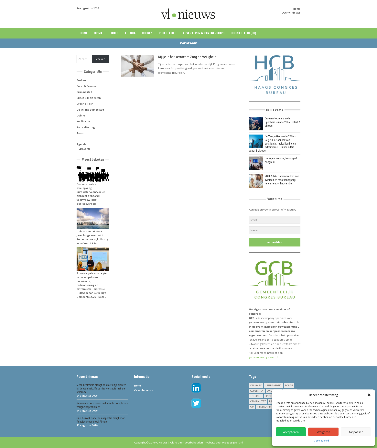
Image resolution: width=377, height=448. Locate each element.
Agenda (130, 33)
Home (296, 8)
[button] (369, 395)
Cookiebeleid (321, 440)
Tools (113, 33)
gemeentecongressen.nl (263, 357)
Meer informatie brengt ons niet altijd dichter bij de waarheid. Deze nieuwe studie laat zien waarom (101, 388)
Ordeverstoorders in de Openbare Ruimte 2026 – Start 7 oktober (282, 122)
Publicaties (167, 33)
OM (252, 406)
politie (289, 385)
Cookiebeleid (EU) (243, 33)
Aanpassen (356, 432)
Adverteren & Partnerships (203, 33)
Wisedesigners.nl (232, 442)
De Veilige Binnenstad (90, 109)
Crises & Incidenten (89, 98)
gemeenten (257, 390)
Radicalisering (86, 127)
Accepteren (291, 432)
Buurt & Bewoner (87, 86)
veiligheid (256, 385)
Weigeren (323, 432)
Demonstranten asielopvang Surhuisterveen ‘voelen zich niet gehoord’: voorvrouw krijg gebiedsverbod (91, 193)
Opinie (98, 33)
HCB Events (83, 148)
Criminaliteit (84, 92)
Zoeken (100, 59)
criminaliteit (258, 401)
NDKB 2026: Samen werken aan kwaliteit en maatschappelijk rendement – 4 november (282, 180)
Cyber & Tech (85, 103)
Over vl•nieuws (291, 12)
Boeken (147, 33)
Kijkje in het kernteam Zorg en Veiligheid (187, 57)
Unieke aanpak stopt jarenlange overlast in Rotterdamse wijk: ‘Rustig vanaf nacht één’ (92, 237)
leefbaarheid (273, 385)
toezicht (256, 396)
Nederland (264, 406)
